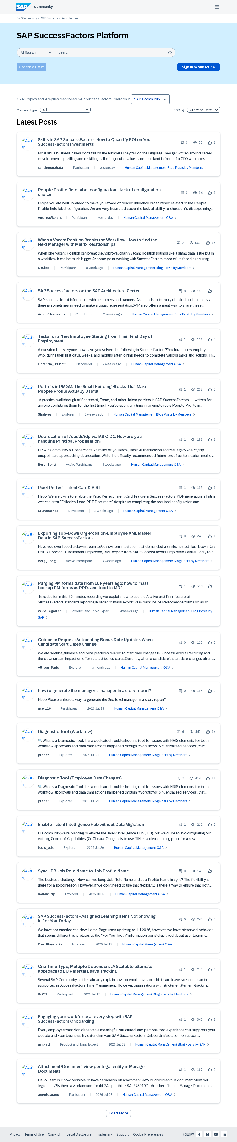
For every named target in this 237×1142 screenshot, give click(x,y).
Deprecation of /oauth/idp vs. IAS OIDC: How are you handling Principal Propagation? (90, 438)
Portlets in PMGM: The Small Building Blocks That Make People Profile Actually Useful (92, 389)
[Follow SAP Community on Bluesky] (207, 1134)
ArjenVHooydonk (51, 314)
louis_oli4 (46, 848)
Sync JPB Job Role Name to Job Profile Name (83, 871)
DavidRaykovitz (50, 944)
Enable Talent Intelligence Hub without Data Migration (91, 824)
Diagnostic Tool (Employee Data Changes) (80, 778)
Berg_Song (47, 464)
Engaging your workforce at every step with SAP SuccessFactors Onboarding (85, 1019)
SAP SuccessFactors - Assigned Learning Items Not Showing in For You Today (97, 918)
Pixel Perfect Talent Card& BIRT (69, 488)
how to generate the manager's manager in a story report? (94, 691)
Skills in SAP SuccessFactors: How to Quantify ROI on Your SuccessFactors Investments (95, 142)
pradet (43, 755)
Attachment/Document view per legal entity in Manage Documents (91, 1069)
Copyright (55, 1134)
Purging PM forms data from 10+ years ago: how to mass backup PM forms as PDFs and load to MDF (93, 585)
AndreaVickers (50, 217)
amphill (44, 1044)
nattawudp (46, 894)
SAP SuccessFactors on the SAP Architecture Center (89, 291)
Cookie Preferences (148, 1134)
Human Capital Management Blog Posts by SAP (170, 1044)
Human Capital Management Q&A (148, 217)
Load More (118, 1113)
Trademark (104, 1134)
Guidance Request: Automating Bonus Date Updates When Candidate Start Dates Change (95, 642)
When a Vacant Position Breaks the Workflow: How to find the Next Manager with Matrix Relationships (97, 242)
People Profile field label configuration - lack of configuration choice (99, 192)
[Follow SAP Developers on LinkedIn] (224, 1134)
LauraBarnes (48, 511)
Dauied (44, 268)
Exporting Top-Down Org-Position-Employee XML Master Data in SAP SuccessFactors (94, 535)
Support (122, 1134)
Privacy (15, 1134)
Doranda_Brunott (52, 364)
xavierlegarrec (50, 611)
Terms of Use (34, 1134)
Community (43, 7)
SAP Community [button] (147, 99)
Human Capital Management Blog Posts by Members (164, 167)
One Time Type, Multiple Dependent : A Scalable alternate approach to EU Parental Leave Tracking (95, 968)
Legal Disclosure (79, 1134)
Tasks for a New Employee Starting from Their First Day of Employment (95, 338)
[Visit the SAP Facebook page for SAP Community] (199, 1134)
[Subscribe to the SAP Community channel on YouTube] (216, 1134)
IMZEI (42, 994)
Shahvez (44, 414)
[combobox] (114, 52)
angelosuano (48, 1094)
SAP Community (27, 18)
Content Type (27, 110)
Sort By (179, 110)
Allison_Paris (48, 667)
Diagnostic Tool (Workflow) (65, 732)
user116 (44, 708)
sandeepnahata (50, 167)
